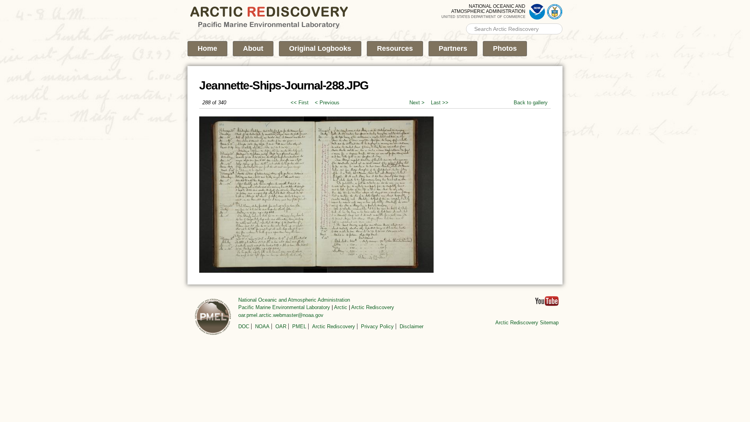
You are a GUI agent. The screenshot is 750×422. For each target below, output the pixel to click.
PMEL (299, 326)
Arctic (340, 307)
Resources (395, 48)
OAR (280, 326)
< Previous (327, 103)
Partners (453, 48)
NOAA (262, 326)
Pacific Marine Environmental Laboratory (284, 307)
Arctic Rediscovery (372, 307)
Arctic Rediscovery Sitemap (527, 322)
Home (207, 48)
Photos (505, 48)
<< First (300, 103)
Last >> (439, 103)
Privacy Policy (377, 326)
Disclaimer (411, 326)
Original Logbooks (320, 48)
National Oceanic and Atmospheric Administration (294, 300)
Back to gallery (531, 103)
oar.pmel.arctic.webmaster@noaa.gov (280, 315)
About (253, 48)
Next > (417, 103)
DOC (243, 326)
